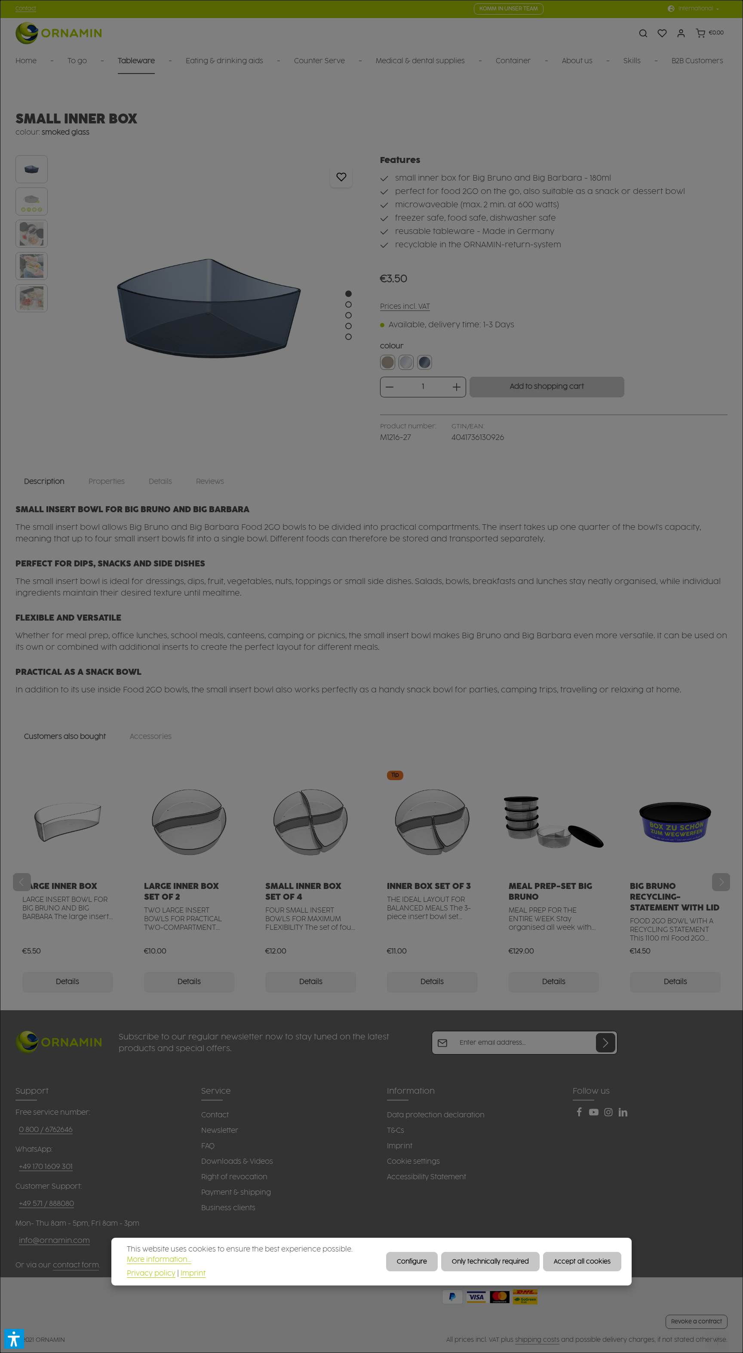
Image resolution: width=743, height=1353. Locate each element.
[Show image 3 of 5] (348, 315)
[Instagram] (609, 1114)
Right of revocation (234, 1177)
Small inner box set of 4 (303, 891)
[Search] (643, 33)
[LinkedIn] (623, 1114)
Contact (25, 8)
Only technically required (490, 1261)
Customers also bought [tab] (65, 736)
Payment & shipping (236, 1192)
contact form (76, 1265)
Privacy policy (151, 1273)
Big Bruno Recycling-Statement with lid (674, 897)
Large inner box (59, 886)
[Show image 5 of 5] (348, 337)
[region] (189, 308)
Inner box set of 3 (429, 886)
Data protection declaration (436, 1115)
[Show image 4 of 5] (348, 326)
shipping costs (537, 1340)
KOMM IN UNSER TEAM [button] (508, 8)
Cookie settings (413, 1161)
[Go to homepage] (58, 33)
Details (67, 982)
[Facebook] (580, 1114)
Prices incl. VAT (405, 307)
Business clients (228, 1208)
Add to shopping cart (547, 387)
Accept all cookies (582, 1261)
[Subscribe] (605, 1042)
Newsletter (220, 1130)
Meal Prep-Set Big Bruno (550, 891)
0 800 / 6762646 (46, 1129)
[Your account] (681, 33)
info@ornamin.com (54, 1240)
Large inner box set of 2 (181, 891)
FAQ (208, 1146)
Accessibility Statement (426, 1177)
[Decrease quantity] (389, 387)
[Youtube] (594, 1114)
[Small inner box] (209, 308)
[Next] (721, 882)
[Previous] (22, 882)
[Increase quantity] (457, 387)
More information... (159, 1259)
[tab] (44, 481)
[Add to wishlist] (341, 177)
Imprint (399, 1146)
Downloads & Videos (237, 1161)
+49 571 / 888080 (46, 1203)
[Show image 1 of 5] (348, 294)
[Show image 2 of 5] (348, 304)
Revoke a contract (696, 1321)
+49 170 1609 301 (46, 1166)
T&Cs (395, 1130)
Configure (412, 1261)
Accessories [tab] (151, 736)
